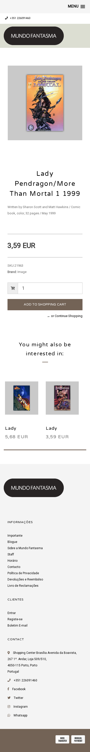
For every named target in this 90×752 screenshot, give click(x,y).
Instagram (21, 706)
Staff (11, 554)
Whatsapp (20, 715)
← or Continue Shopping (64, 316)
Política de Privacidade (23, 573)
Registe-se (15, 619)
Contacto (14, 567)
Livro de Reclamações (23, 585)
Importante (15, 535)
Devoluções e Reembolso (25, 579)
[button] (77, 7)
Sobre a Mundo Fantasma (25, 548)
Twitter (18, 698)
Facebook (19, 689)
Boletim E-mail (18, 625)
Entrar (12, 613)
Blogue (12, 542)
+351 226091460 (19, 18)
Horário (13, 560)
